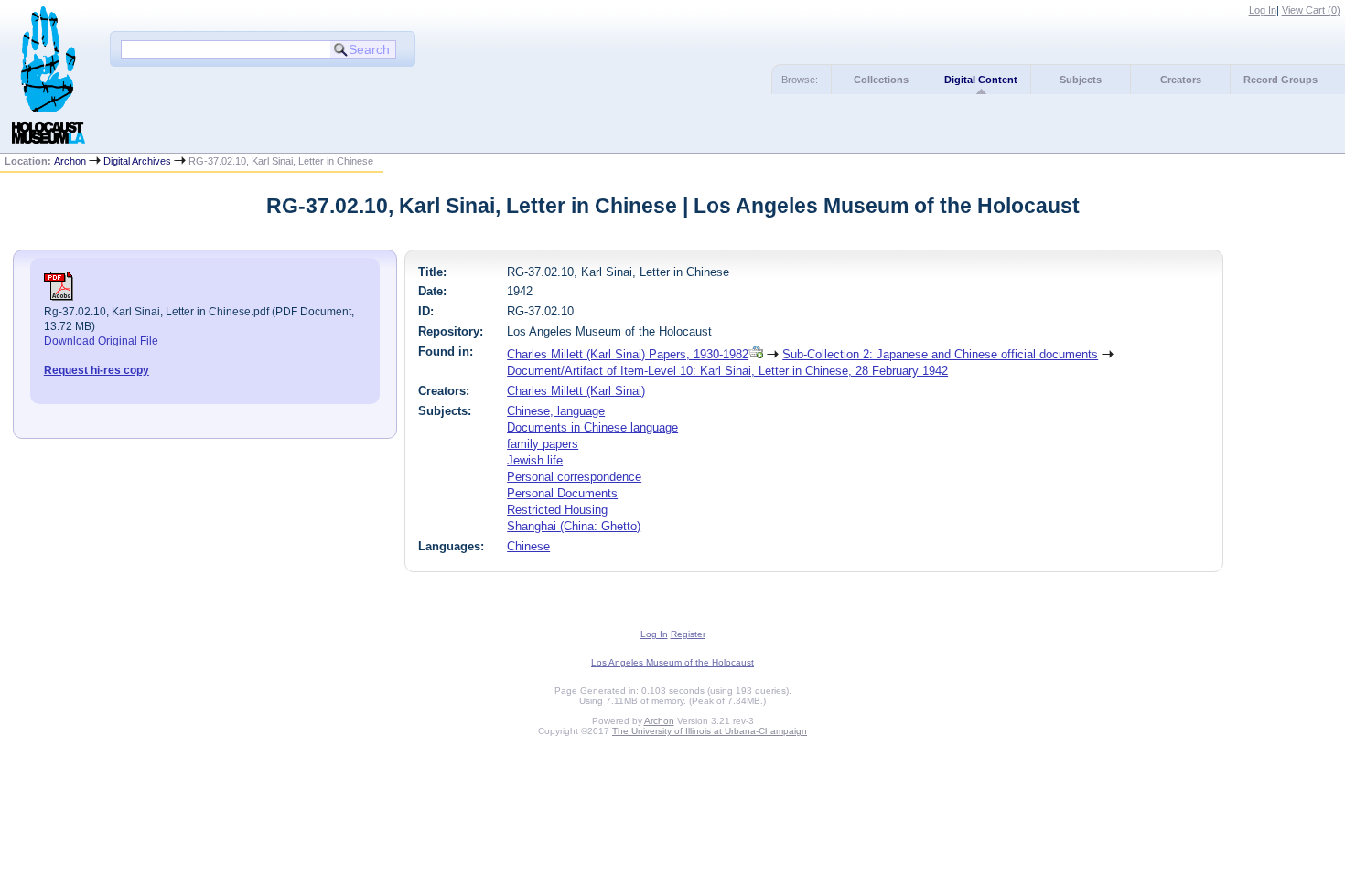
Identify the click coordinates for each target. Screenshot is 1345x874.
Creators (1180, 79)
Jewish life (535, 460)
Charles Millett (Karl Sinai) (576, 391)
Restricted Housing (557, 510)
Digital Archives (137, 160)
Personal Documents (562, 493)
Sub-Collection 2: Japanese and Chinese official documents (940, 354)
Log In (1262, 10)
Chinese (528, 546)
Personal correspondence (574, 477)
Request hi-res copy (96, 370)
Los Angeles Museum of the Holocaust (672, 662)
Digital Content (980, 79)
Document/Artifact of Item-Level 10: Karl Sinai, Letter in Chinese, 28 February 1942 (727, 371)
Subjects (1081, 79)
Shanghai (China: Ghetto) (573, 526)
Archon (70, 160)
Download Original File (101, 341)
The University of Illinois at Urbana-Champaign (709, 731)
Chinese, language (556, 411)
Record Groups (1280, 79)
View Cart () (1311, 10)
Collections (881, 79)
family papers (542, 444)
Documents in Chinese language (592, 427)
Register (688, 634)
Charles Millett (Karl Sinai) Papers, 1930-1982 (627, 354)
